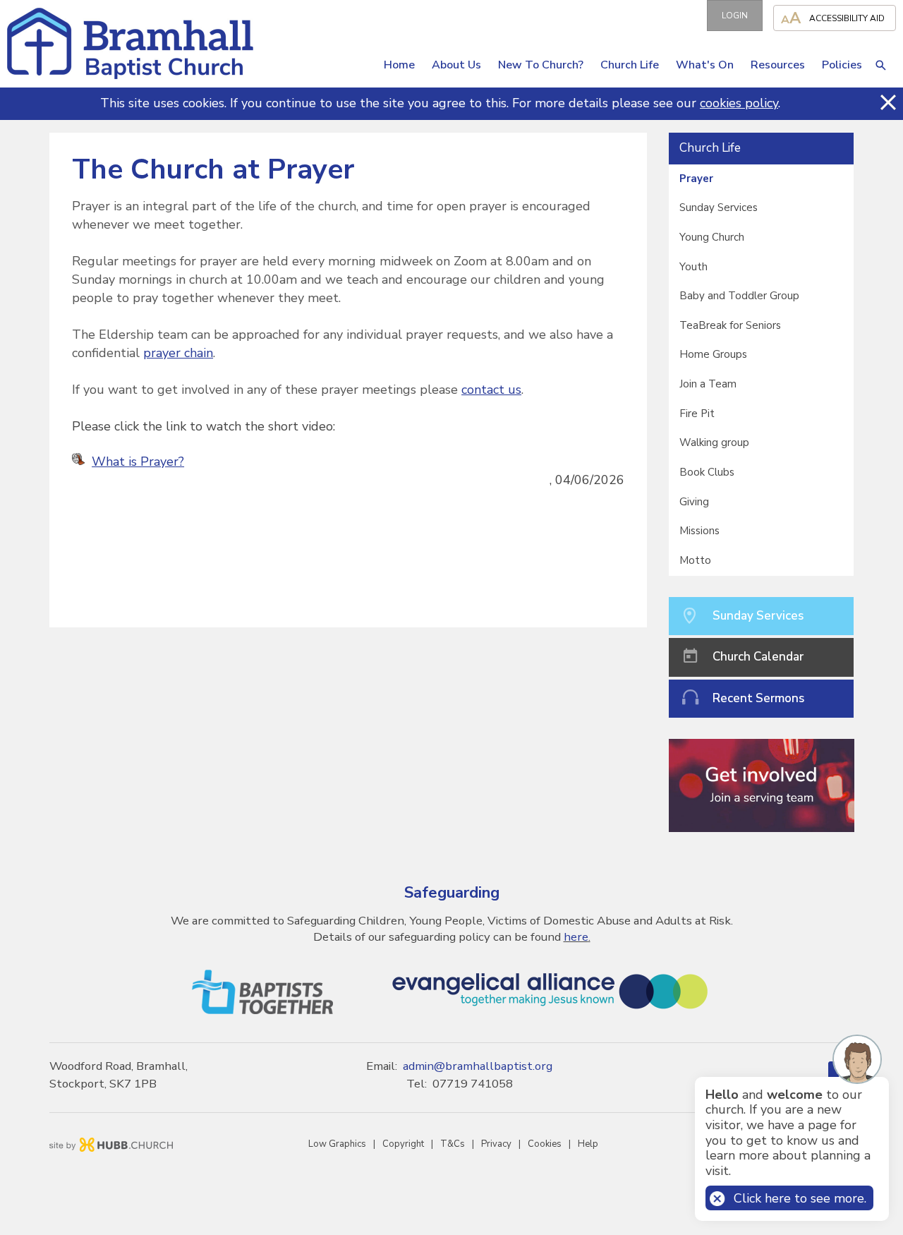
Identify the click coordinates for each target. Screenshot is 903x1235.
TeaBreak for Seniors (730, 325)
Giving (694, 502)
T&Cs (452, 1144)
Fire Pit (697, 413)
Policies (842, 65)
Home (399, 65)
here (576, 937)
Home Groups (713, 354)
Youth (693, 267)
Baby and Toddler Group (739, 296)
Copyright (403, 1144)
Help (588, 1144)
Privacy (496, 1144)
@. (477, 1066)
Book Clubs (706, 472)
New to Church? (540, 65)
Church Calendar (758, 657)
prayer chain (178, 352)
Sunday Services (718, 207)
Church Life (629, 65)
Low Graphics (337, 1144)
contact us (491, 389)
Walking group (714, 442)
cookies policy (739, 103)
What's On (705, 65)
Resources (778, 65)
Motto (695, 560)
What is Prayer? (138, 461)
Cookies (545, 1144)
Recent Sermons (758, 698)
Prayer (696, 178)
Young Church (711, 237)
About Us (456, 65)
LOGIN (735, 15)
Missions (699, 531)
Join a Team (708, 384)
